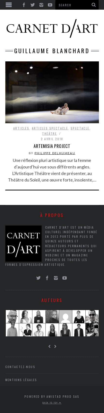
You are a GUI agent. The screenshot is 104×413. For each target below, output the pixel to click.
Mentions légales (21, 380)
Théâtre (49, 133)
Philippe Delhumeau (55, 153)
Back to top (51, 402)
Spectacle (80, 128)
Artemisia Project (52, 146)
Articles (21, 128)
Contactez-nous (20, 367)
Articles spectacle (50, 128)
